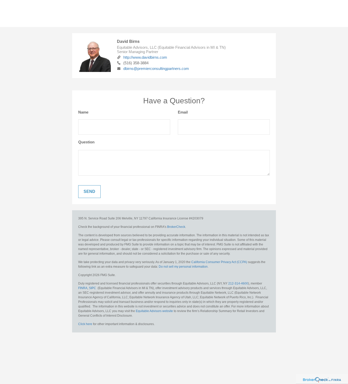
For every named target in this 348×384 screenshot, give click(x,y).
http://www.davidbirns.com (145, 57)
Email (183, 112)
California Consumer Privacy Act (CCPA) (219, 262)
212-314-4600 (238, 283)
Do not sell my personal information (183, 266)
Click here (85, 324)
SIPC (92, 288)
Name (83, 112)
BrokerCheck (176, 227)
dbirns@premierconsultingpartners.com (156, 68)
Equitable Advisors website (154, 311)
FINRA (82, 288)
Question (86, 142)
